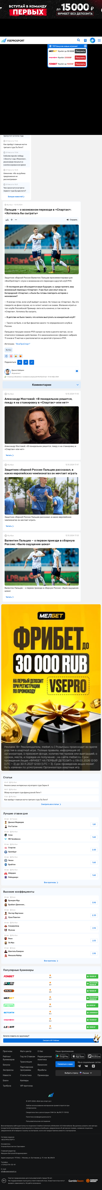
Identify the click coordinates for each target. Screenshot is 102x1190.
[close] (85, 46)
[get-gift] (85, 40)
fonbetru (51, 595)
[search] (78, 40)
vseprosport (12, 40)
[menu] (99, 40)
